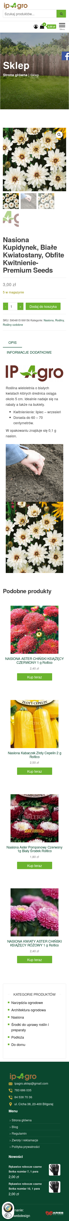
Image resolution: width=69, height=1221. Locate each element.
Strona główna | (16, 74)
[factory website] (54, 1212)
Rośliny (59, 320)
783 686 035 (22, 1090)
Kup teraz (34, 676)
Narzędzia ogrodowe (27, 1002)
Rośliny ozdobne (13, 325)
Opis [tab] (12, 342)
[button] (59, 134)
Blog (15, 1127)
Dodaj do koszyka (43, 306)
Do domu (18, 1044)
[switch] (8, 1215)
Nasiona (49, 320)
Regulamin (19, 1133)
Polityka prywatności (26, 1146)
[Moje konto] (36, 26)
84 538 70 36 (23, 1097)
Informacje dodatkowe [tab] (29, 352)
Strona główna (22, 1120)
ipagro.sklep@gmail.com (31, 1083)
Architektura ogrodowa (28, 1009)
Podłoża (17, 1037)
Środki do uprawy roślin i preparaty (30, 1027)
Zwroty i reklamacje (25, 1140)
